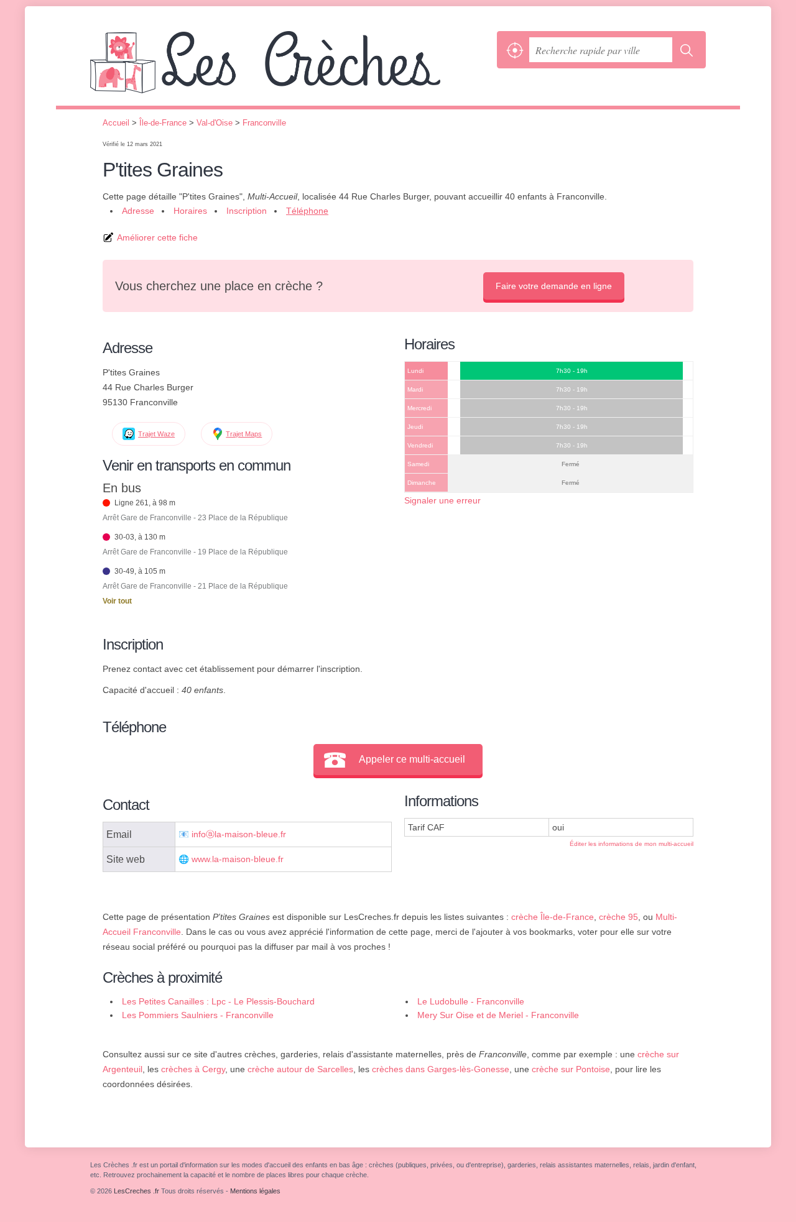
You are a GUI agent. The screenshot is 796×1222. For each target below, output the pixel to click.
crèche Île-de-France (552, 917)
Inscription (246, 211)
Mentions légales (255, 1191)
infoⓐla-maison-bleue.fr (239, 834)
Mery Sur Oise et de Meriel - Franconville (498, 1015)
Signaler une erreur (442, 500)
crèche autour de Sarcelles (300, 1069)
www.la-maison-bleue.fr (238, 859)
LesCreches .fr (290, 68)
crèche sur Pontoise (571, 1069)
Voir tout (117, 601)
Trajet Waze (156, 434)
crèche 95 (618, 917)
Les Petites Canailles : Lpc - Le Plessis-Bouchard (218, 1001)
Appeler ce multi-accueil (412, 759)
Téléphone (307, 211)
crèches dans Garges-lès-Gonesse (440, 1069)
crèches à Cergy (193, 1069)
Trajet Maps (244, 434)
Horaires (190, 211)
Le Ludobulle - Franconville (470, 1001)
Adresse (138, 211)
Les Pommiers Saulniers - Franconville (198, 1015)
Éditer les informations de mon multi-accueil (631, 843)
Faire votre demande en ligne (554, 286)
